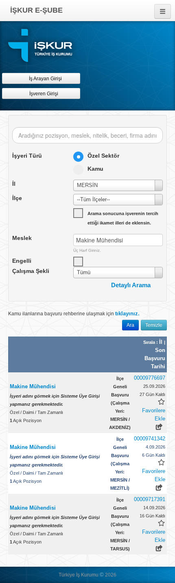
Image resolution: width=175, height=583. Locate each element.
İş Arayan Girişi (45, 78)
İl (161, 342)
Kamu (95, 168)
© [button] (102, 575)
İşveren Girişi (45, 94)
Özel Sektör (103, 155)
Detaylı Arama (131, 285)
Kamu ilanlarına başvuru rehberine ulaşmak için (74, 313)
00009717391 (149, 499)
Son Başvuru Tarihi (154, 358)
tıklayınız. (127, 313)
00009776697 (149, 378)
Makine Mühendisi (33, 386)
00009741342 (149, 439)
